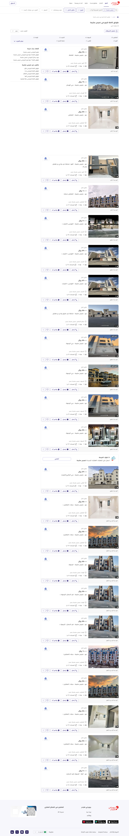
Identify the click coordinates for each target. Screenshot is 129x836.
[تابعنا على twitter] (17, 832)
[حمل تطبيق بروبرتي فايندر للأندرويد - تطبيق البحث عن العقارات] (100, 821)
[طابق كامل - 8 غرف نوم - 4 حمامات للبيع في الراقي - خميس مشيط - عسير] (80, 480)
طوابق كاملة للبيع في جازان (31, 68)
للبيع (106, 3)
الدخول (13, 3)
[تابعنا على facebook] (22, 832)
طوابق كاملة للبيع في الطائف (31, 73)
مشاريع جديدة (93, 3)
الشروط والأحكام (114, 832)
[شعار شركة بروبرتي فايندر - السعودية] (115, 3)
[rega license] (23, 811)
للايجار (101, 3)
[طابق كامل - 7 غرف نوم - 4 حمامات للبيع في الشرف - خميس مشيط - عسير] (80, 288)
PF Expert (61, 812)
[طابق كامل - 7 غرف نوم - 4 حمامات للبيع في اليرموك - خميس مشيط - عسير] (80, 348)
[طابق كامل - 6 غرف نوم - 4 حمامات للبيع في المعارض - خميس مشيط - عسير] (80, 120)
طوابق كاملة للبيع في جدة (32, 71)
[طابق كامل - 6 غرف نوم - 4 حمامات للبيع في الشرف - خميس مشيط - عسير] (80, 229)
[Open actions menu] (43, 71)
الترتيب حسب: (23, 31)
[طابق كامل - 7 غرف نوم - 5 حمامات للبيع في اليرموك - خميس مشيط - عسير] (80, 438)
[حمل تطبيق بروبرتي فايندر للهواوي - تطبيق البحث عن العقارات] (87, 821)
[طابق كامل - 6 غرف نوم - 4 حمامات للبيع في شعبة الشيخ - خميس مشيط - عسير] (80, 779)
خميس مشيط (110, 10)
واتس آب (54, 71)
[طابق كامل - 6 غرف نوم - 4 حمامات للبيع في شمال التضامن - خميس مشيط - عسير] (80, 318)
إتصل (73, 71)
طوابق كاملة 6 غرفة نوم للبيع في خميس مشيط (26, 55)
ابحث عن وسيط (78, 3)
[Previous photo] (90, 57)
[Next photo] (117, 57)
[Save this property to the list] (47, 71)
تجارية (86, 3)
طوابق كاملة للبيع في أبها (32, 76)
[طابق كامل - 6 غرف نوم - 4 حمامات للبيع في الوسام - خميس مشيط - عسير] (80, 90)
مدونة (70, 3)
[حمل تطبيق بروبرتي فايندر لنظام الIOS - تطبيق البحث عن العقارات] (113, 821)
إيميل (64, 71)
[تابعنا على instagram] (27, 832)
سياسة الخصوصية (103, 832)
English (51, 832)
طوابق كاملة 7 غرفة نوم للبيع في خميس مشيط (26, 60)
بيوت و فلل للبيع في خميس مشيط (29, 57)
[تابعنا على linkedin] (12, 832)
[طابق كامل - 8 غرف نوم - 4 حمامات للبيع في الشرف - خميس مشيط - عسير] (80, 258)
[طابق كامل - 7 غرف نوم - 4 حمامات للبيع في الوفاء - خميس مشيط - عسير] (80, 569)
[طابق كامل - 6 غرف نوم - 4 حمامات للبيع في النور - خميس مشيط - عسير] (80, 60)
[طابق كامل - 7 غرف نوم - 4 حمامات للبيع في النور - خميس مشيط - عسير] (80, 169)
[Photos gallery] (103, 57)
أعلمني (57, 459)
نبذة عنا (88, 812)
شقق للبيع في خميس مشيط (31, 52)
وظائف (89, 815)
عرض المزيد (19, 41)
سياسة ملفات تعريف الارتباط (88, 832)
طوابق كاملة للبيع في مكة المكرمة (29, 79)
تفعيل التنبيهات (110, 31)
